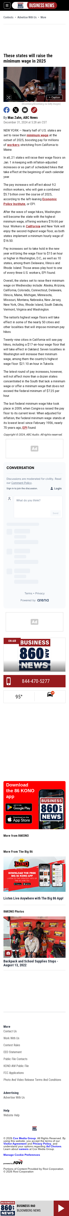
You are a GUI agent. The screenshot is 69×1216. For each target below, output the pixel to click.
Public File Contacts (15, 1059)
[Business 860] (35, 5)
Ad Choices (53, 1146)
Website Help (11, 1115)
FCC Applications (13, 1073)
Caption (54, 97)
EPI (24, 428)
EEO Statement (12, 1052)
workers (13, 145)
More (43, 17)
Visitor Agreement (15, 1143)
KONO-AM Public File (16, 1066)
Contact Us (10, 1031)
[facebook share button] (6, 110)
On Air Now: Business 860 (34, 664)
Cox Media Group (24, 1138)
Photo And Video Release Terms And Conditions (32, 1080)
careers (24, 1149)
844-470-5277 (36, 681)
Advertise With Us (27, 17)
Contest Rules (11, 1045)
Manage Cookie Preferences (21, 1154)
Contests (8, 17)
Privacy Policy (42, 1143)
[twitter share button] (16, 110)
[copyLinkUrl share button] (34, 110)
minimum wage (37, 135)
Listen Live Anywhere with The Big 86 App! (33, 898)
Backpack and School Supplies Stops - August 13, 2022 (30, 963)
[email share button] (25, 110)
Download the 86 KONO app (20, 790)
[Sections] (7, 5)
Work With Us (11, 1038)
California (33, 226)
